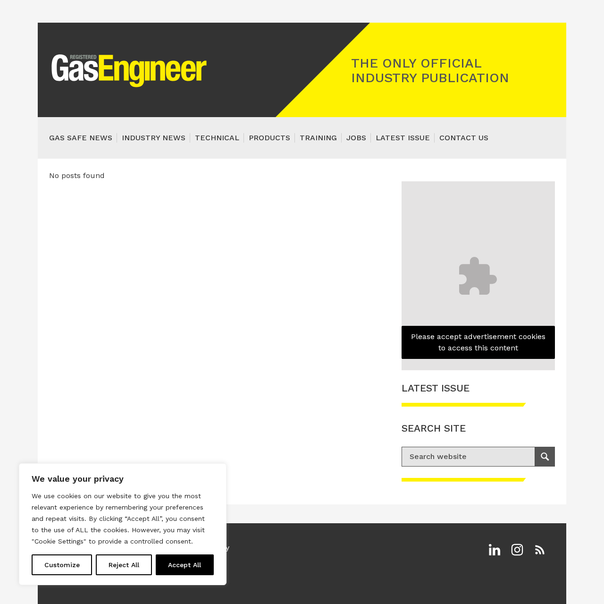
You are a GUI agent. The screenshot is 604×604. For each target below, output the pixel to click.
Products (269, 137)
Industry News (153, 137)
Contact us (463, 137)
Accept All (184, 565)
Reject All (124, 565)
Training (318, 137)
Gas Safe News (80, 137)
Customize (62, 565)
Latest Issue (403, 137)
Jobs (356, 137)
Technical (217, 137)
